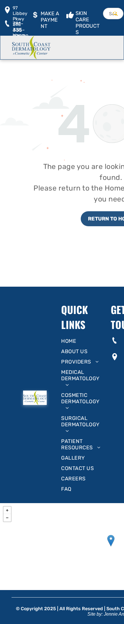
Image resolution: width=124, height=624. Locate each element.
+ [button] (7, 510)
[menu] (115, 12)
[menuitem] (83, 341)
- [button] (7, 518)
